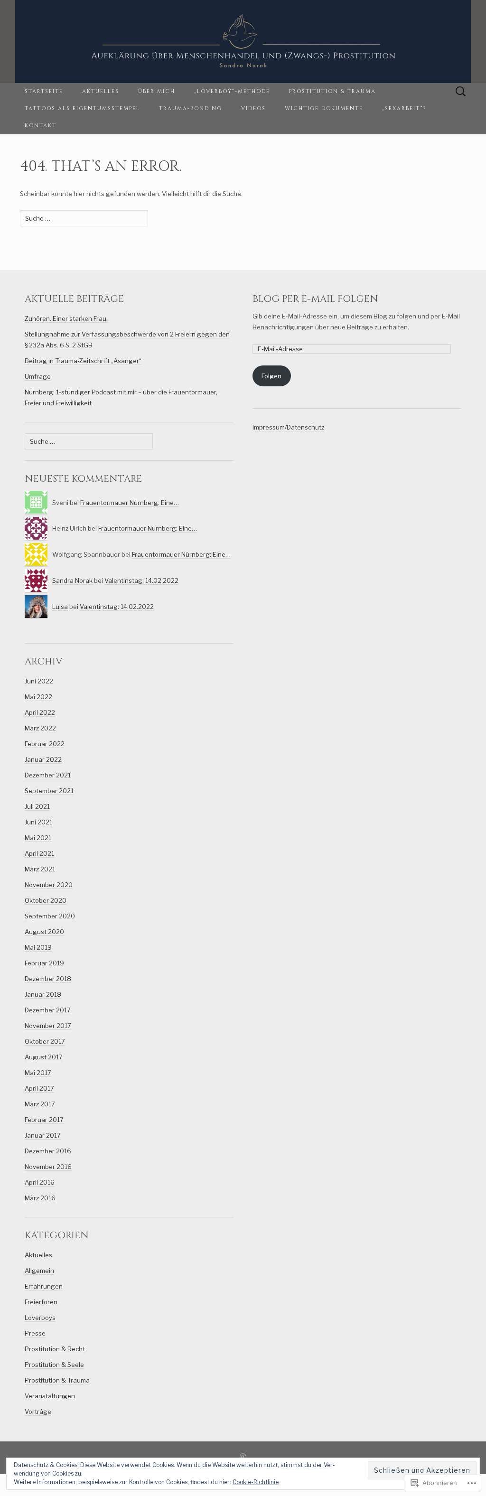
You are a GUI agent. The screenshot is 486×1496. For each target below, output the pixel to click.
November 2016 (48, 1166)
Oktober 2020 (45, 900)
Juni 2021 (38, 822)
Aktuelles (100, 91)
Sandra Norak (72, 580)
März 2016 (40, 1198)
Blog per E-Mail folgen (315, 298)
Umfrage (38, 376)
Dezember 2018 (48, 978)
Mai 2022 (38, 697)
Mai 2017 (38, 1072)
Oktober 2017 (45, 1041)
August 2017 (44, 1057)
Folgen (271, 376)
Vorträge (38, 1411)
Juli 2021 (37, 806)
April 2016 (40, 1182)
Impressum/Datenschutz (288, 427)
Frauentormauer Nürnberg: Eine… (129, 502)
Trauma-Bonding (190, 108)
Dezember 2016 (48, 1151)
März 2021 (40, 869)
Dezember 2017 (48, 1010)
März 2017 (40, 1104)
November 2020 (49, 884)
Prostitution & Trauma (332, 91)
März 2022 (40, 728)
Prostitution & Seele (54, 1364)
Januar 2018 (43, 994)
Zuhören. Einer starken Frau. (66, 318)
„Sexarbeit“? (404, 108)
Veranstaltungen (50, 1396)
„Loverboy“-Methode (232, 91)
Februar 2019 (44, 963)
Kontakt (40, 125)
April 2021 (39, 853)
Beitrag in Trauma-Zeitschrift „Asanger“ (83, 361)
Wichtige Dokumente (324, 108)
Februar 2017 (44, 1119)
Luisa (60, 606)
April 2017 (39, 1088)
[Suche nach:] (461, 91)
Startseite (44, 91)
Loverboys (40, 1317)
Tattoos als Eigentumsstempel (82, 108)
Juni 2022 (39, 681)
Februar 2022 (45, 744)
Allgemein (39, 1270)
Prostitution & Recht (55, 1349)
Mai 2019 (38, 947)
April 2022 (40, 712)
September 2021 (49, 791)
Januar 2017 (43, 1135)
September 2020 (50, 916)
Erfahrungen (44, 1286)
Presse (35, 1333)
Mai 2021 (38, 838)
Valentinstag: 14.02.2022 (141, 580)
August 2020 (44, 931)
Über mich (156, 91)
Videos (253, 108)
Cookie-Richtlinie (256, 1482)
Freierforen (41, 1302)
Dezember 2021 (48, 775)
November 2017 (48, 1025)
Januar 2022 (43, 759)
